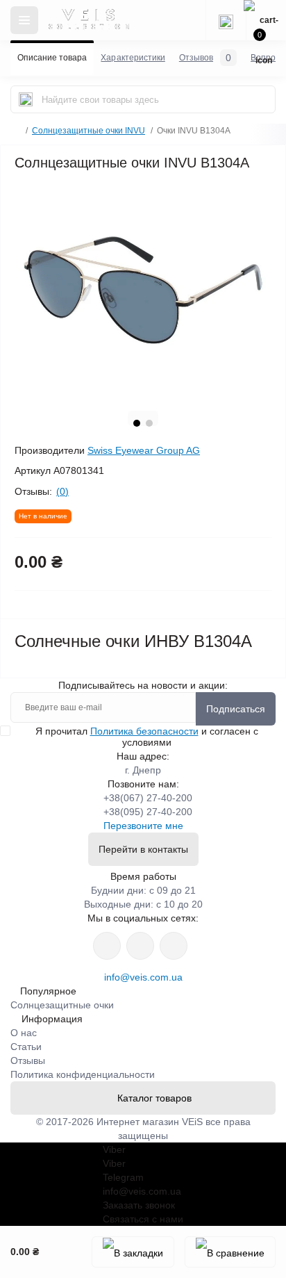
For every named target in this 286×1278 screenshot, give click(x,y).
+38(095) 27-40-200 (147, 811)
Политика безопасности (144, 731)
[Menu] (24, 20)
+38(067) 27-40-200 (147, 797)
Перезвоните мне (143, 825)
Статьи (26, 1046)
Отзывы (27, 1060)
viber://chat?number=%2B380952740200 (173, 946)
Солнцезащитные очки (62, 1004)
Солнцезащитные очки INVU (88, 131)
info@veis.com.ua (143, 977)
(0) (62, 491)
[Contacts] (225, 20)
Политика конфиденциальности (82, 1074)
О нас (23, 1032)
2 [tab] (149, 423)
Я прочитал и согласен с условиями (146, 737)
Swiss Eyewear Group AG (143, 450)
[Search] (25, 99)
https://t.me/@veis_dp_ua (140, 946)
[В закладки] (133, 1252)
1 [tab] (136, 423)
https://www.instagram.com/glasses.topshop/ (107, 946)
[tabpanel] (143, 290)
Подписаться (235, 708)
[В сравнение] (230, 1252)
